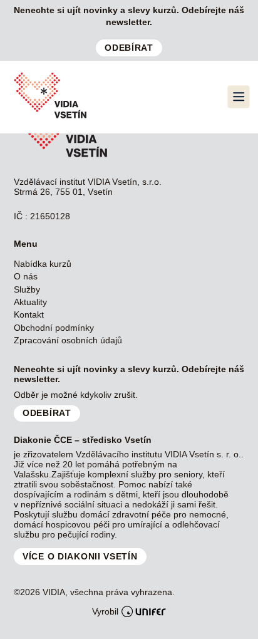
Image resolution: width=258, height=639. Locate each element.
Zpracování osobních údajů (68, 340)
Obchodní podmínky (54, 328)
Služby (27, 289)
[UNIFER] (143, 611)
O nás (26, 276)
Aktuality (30, 302)
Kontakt (29, 314)
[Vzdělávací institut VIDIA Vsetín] (50, 118)
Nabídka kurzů (42, 264)
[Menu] (238, 97)
